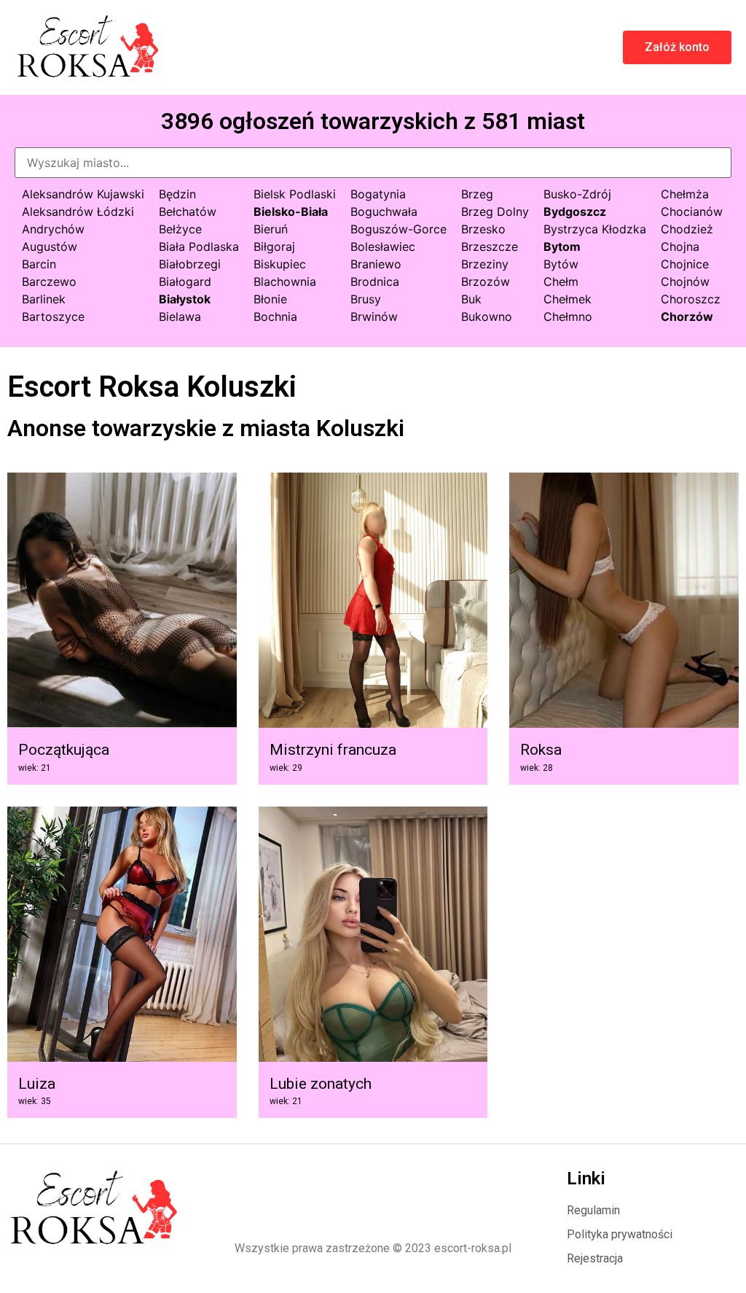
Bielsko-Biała (291, 211)
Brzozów (485, 281)
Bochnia (275, 316)
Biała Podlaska (199, 246)
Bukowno (486, 316)
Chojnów (685, 281)
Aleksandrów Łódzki (78, 211)
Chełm (560, 281)
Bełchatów (187, 211)
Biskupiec (280, 264)
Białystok (185, 299)
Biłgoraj (274, 246)
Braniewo (375, 264)
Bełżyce (180, 229)
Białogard (185, 281)
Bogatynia (378, 194)
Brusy (365, 299)
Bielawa (180, 316)
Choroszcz (691, 299)
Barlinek (44, 299)
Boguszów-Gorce (398, 229)
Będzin (177, 194)
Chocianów (692, 211)
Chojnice (685, 264)
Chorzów (687, 316)
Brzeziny (485, 264)
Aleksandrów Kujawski (83, 194)
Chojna (680, 246)
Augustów (49, 246)
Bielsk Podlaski (295, 194)
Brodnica (374, 281)
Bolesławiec (382, 246)
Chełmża (685, 194)
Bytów (560, 264)
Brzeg (477, 194)
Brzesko (483, 229)
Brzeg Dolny (495, 211)
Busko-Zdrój (577, 194)
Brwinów (374, 316)
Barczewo (49, 281)
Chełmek (567, 299)
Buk (471, 299)
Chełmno (567, 316)
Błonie (270, 299)
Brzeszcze (489, 246)
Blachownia (285, 281)
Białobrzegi (190, 264)
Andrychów (53, 229)
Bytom (562, 246)
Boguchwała (383, 211)
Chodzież (687, 229)
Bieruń (271, 229)
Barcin (39, 264)
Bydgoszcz (574, 211)
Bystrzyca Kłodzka (594, 229)
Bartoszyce (53, 316)
